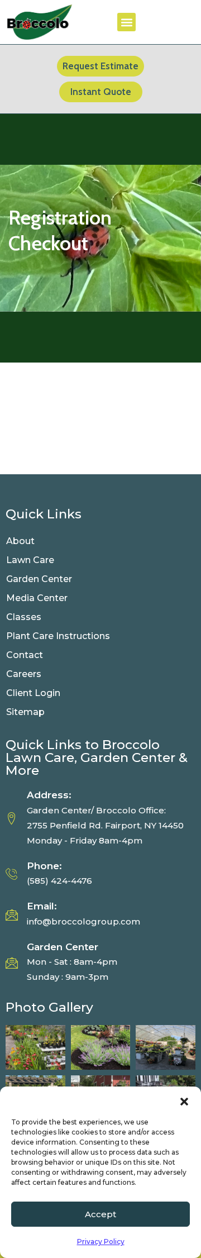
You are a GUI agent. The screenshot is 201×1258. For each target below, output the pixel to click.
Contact (24, 655)
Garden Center (39, 579)
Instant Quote (100, 91)
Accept (100, 1214)
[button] (184, 1100)
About (20, 541)
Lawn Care (30, 560)
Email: (42, 906)
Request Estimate (100, 66)
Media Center (37, 598)
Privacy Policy (101, 1241)
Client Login (33, 693)
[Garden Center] (12, 962)
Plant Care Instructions (59, 636)
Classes (23, 617)
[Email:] (12, 914)
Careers (23, 674)
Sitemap (25, 712)
